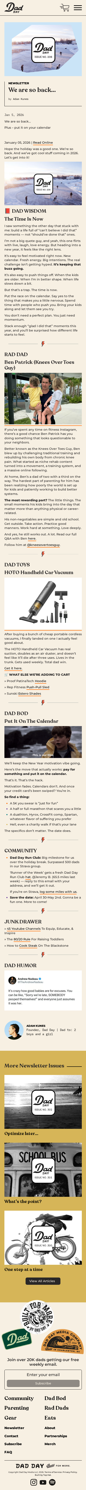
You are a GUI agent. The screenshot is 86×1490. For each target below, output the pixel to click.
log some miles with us (58, 892)
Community (19, 1398)
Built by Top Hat (43, 1475)
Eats (50, 1418)
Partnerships (56, 1436)
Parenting (16, 1408)
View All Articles (42, 1281)
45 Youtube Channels (24, 929)
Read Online (43, 143)
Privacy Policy (70, 1472)
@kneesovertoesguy (43, 545)
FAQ (8, 1452)
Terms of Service (53, 1472)
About (50, 1428)
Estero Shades (29, 694)
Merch (50, 1444)
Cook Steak (28, 946)
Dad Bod (55, 1398)
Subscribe (13, 1444)
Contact (11, 1436)
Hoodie (40, 681)
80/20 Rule (22, 939)
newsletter (14, 1428)
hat (28, 877)
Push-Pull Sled (37, 687)
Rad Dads (57, 1408)
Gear (10, 1418)
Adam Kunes (20, 99)
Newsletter (18, 83)
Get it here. (13, 668)
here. (32, 538)
